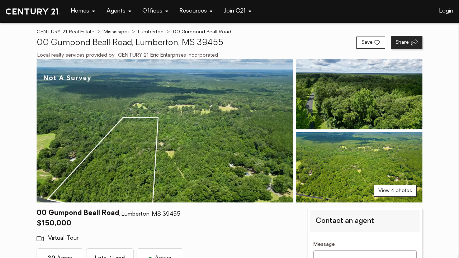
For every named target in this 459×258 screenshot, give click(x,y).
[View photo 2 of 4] (359, 94)
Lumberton (151, 32)
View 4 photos (395, 191)
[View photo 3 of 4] (359, 167)
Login (446, 11)
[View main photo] (165, 130)
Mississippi (116, 32)
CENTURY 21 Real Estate (65, 32)
